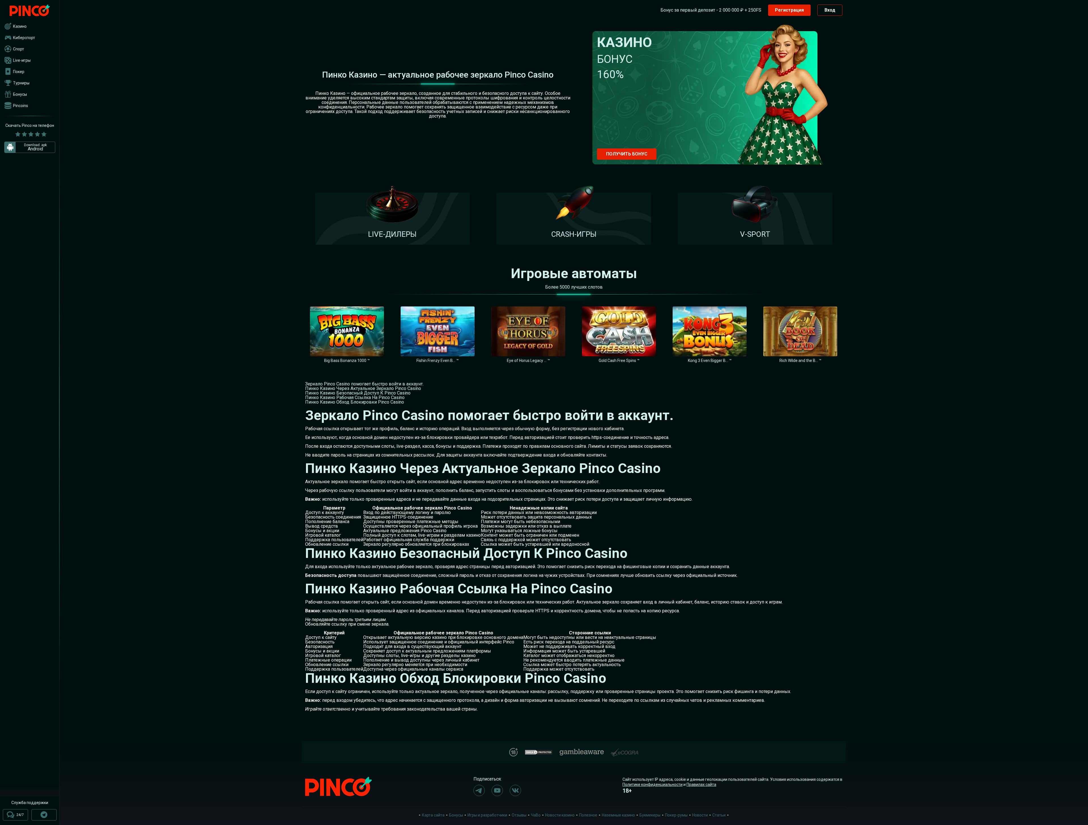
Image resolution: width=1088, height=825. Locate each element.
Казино (20, 26)
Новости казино (560, 815)
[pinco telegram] (479, 790)
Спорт (18, 49)
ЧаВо (536, 815)
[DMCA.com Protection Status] (538, 751)
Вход (829, 10)
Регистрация (789, 10)
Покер (18, 71)
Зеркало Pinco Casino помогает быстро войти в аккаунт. (364, 384)
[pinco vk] (515, 790)
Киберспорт (24, 37)
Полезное (588, 815)
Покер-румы (676, 815)
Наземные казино (618, 815)
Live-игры (22, 60)
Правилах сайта (701, 784)
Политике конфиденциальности (652, 784)
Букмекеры (649, 815)
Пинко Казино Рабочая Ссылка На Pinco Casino (355, 397)
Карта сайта (433, 815)
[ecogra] (624, 750)
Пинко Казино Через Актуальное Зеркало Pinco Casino (363, 388)
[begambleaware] (582, 751)
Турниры (21, 83)
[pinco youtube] (497, 790)
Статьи (719, 815)
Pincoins (20, 105)
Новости (700, 815)
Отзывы (519, 815)
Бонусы (20, 94)
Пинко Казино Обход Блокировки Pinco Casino (354, 402)
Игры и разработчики (487, 815)
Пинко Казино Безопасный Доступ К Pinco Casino (358, 393)
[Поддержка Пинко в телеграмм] (44, 814)
